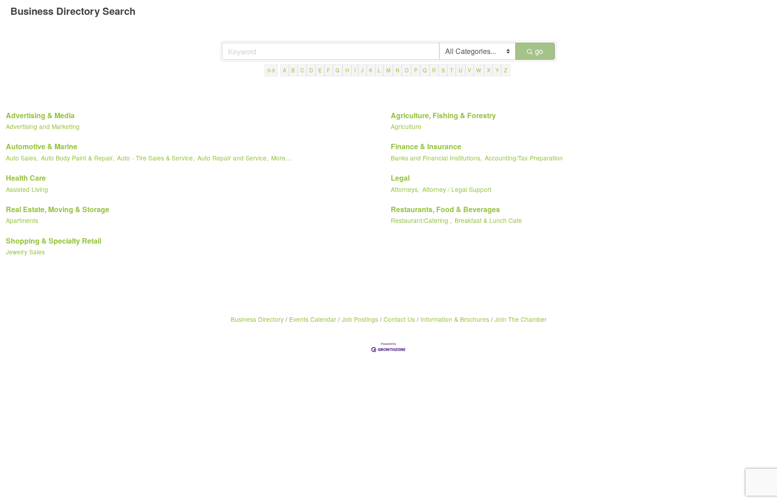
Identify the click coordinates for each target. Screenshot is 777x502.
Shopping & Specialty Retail (53, 240)
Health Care (26, 178)
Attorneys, (405, 189)
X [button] (488, 70)
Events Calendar (312, 319)
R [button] (434, 70)
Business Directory (257, 319)
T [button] (451, 70)
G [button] (337, 70)
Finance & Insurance (426, 146)
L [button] (379, 70)
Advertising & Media (40, 115)
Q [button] (425, 70)
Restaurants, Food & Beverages (445, 209)
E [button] (320, 70)
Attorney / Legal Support (456, 189)
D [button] (311, 70)
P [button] (415, 70)
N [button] (397, 70)
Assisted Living (27, 189)
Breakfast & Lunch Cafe (488, 220)
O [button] (407, 70)
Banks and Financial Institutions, (436, 157)
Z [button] (505, 70)
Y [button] (497, 70)
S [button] (443, 70)
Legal (400, 178)
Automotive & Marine (41, 146)
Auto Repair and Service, (232, 157)
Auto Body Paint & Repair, (77, 157)
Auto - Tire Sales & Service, (156, 157)
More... (281, 157)
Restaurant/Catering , (421, 220)
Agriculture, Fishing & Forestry (443, 115)
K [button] (370, 70)
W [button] (478, 70)
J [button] (362, 70)
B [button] (293, 70)
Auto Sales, (22, 157)
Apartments (22, 220)
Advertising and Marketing (43, 126)
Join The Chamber (521, 319)
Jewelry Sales (25, 251)
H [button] (347, 70)
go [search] (539, 51)
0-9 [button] (271, 70)
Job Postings (360, 319)
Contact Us (399, 319)
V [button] (469, 70)
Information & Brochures (454, 319)
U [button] (460, 70)
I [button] (355, 70)
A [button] (284, 70)
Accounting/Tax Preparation (524, 157)
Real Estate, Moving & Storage (57, 209)
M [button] (388, 70)
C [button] (302, 70)
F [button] (328, 70)
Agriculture (406, 126)
